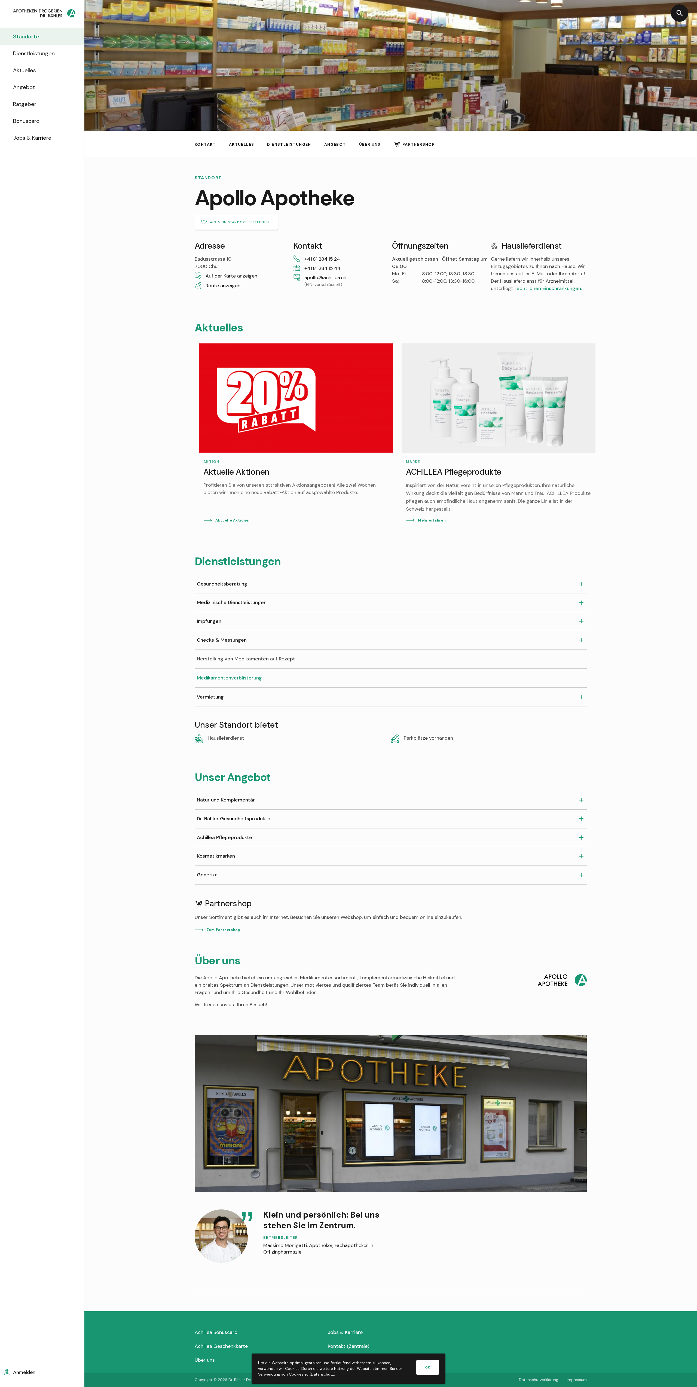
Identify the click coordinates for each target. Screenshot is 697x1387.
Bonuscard (26, 120)
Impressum (577, 1379)
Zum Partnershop (223, 930)
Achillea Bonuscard (216, 1332)
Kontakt (205, 144)
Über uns (370, 144)
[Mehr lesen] (296, 433)
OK (427, 1367)
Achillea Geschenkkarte (221, 1346)
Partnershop (418, 144)
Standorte (26, 36)
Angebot (24, 87)
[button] (243, 276)
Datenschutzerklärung (538, 1379)
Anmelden (24, 1372)
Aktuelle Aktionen (233, 520)
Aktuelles (24, 70)
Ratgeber (24, 104)
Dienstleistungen (34, 53)
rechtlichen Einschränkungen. (548, 288)
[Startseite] (44, 14)
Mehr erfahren (432, 520)
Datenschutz (322, 1374)
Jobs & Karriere (32, 137)
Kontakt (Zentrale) (348, 1346)
